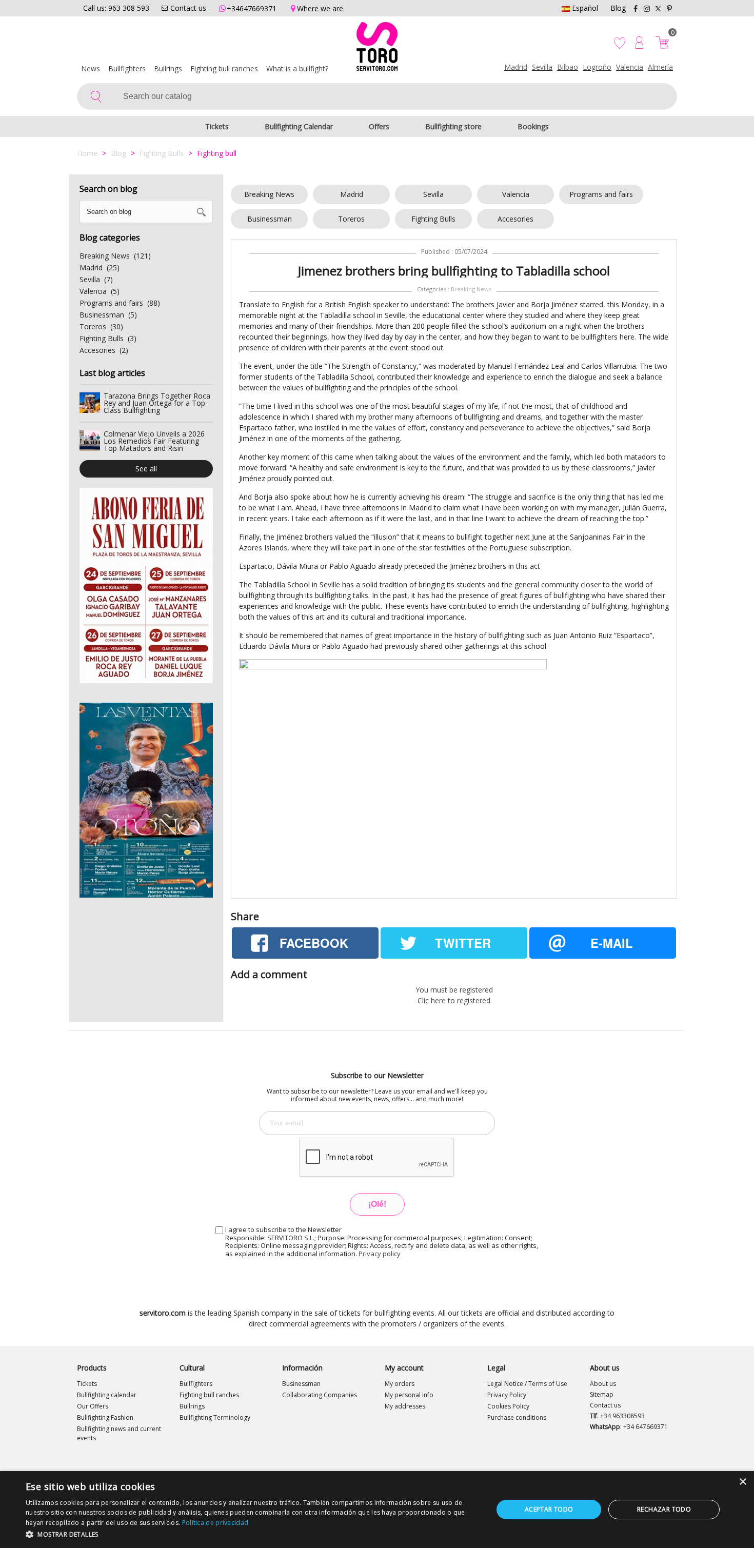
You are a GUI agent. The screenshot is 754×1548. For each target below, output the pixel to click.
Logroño (597, 67)
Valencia (629, 67)
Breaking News (269, 194)
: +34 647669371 (629, 1426)
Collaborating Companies (319, 1395)
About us (603, 1383)
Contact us (605, 1405)
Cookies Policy (508, 1406)
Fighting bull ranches (224, 68)
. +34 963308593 (617, 1416)
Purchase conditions (516, 1417)
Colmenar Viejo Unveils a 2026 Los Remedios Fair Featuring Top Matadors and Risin (154, 441)
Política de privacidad (215, 1522)
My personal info (409, 1395)
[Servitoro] (377, 48)
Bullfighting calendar (106, 1395)
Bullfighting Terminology (215, 1417)
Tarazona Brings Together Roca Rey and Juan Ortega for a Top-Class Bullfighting (157, 403)
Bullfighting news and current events (119, 1433)
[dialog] (377, 1509)
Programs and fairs (601, 194)
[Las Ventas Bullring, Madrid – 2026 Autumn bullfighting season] (146, 800)
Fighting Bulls (433, 219)
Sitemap (601, 1394)
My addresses (405, 1406)
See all (146, 468)
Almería (660, 67)
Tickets (217, 126)
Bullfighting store (453, 126)
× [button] (742, 1482)
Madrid (515, 67)
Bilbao (567, 67)
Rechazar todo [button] (664, 1509)
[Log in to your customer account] (639, 42)
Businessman (269, 219)
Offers (379, 126)
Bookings (533, 126)
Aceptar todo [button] (549, 1509)
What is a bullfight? (297, 68)
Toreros (351, 219)
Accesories (515, 219)
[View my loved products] (620, 42)
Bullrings (168, 68)
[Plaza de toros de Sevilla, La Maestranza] (146, 585)
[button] (252, 1534)
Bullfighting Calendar (299, 126)
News (90, 68)
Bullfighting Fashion (105, 1417)
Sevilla (542, 67)
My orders (399, 1383)
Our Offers (92, 1406)
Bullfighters (127, 68)
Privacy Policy (506, 1395)
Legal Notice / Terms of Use (527, 1383)
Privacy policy (380, 1253)
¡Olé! (377, 1204)
